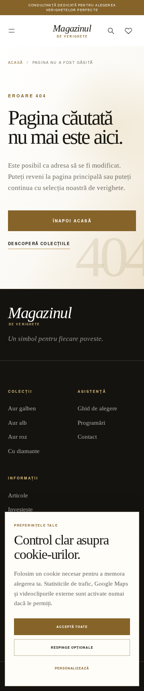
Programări (91, 423)
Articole (18, 495)
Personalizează (72, 668)
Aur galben (22, 408)
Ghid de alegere (97, 408)
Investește (20, 509)
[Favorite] (128, 30)
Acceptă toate (72, 626)
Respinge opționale (72, 647)
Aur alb (17, 423)
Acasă (15, 62)
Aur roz (17, 437)
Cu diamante (24, 451)
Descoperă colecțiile (39, 243)
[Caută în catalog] (110, 30)
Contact (87, 437)
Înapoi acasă (72, 221)
